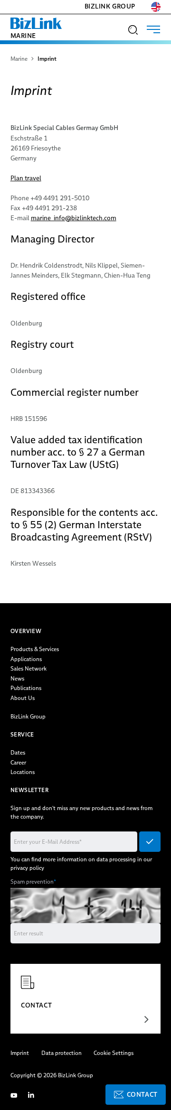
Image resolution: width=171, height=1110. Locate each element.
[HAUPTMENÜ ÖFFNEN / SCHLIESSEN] (153, 29)
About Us (22, 697)
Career (18, 762)
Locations (22, 771)
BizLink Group (110, 6)
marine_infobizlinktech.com (73, 218)
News (17, 678)
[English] (156, 7)
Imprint (19, 1052)
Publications (25, 687)
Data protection (61, 1052)
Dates (17, 752)
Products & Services (34, 649)
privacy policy (27, 867)
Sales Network (28, 668)
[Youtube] (13, 1095)
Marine (23, 36)
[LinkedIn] (30, 1095)
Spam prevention (33, 881)
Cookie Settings (113, 1052)
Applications (26, 658)
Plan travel (25, 178)
